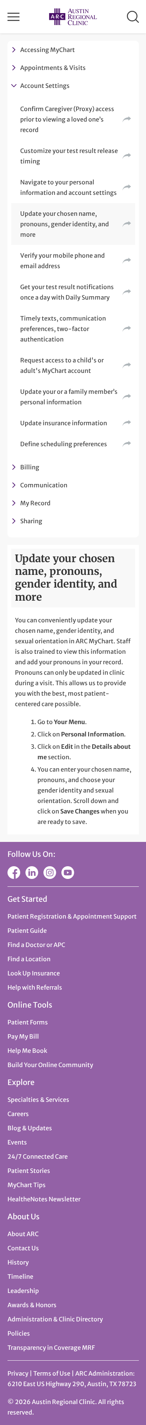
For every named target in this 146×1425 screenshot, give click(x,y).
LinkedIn (31, 872)
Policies (18, 1333)
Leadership (23, 1290)
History (18, 1262)
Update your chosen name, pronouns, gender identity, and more (64, 224)
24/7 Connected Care (37, 1156)
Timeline (20, 1276)
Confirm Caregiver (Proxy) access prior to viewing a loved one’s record (67, 119)
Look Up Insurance (33, 973)
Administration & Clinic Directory (55, 1319)
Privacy (17, 1373)
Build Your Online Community (50, 1065)
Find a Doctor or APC (36, 945)
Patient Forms (27, 1022)
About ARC (23, 1234)
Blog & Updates (29, 1128)
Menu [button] (13, 17)
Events (17, 1142)
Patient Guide (27, 930)
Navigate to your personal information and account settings (68, 187)
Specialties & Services (38, 1099)
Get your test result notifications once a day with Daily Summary (67, 292)
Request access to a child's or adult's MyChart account (62, 365)
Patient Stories (28, 1170)
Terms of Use (52, 1373)
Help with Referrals (34, 987)
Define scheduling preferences (63, 444)
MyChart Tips (26, 1185)
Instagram (49, 872)
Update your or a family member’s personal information (69, 397)
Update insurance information (63, 423)
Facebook (13, 872)
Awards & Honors (32, 1305)
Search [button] (133, 17)
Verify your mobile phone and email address (62, 261)
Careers (18, 1114)
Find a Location (29, 959)
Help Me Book (27, 1050)
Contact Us (23, 1248)
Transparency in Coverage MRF (51, 1347)
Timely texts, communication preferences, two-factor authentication (63, 329)
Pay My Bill (23, 1036)
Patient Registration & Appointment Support (72, 916)
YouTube (67, 872)
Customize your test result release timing (69, 156)
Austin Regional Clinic (73, 16)
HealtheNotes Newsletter (43, 1199)
